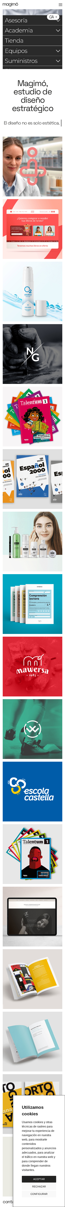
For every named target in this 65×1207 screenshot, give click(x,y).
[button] (60, 5)
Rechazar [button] (39, 1186)
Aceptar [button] (39, 1179)
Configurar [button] (39, 1194)
